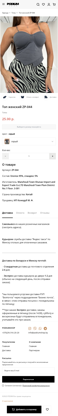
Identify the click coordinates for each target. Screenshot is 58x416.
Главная (6, 346)
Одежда (5, 13)
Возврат (32, 212)
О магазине (7, 401)
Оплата (20, 212)
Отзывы (45, 212)
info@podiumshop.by (38, 332)
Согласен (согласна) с (27, 385)
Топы (14, 13)
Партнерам (34, 350)
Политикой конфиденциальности (36, 385)
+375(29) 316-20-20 (10, 332)
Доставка (7, 212)
